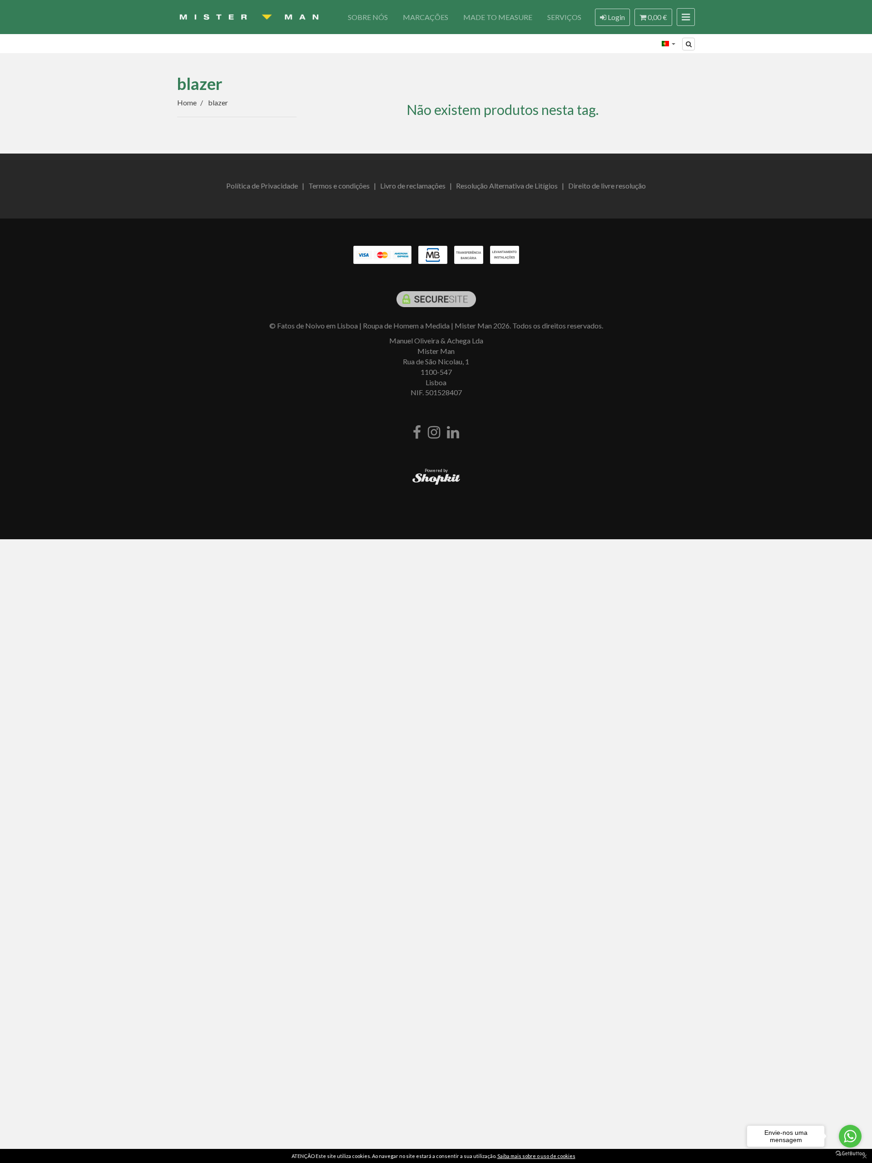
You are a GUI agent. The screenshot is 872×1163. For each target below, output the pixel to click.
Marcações (425, 17)
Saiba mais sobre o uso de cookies (536, 1156)
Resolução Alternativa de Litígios (507, 185)
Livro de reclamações (413, 185)
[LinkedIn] (453, 432)
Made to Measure (497, 17)
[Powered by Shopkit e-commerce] (436, 478)
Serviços (564, 17)
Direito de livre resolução (607, 185)
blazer (199, 84)
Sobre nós (368, 17)
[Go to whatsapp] (850, 1136)
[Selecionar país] (668, 43)
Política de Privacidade (262, 185)
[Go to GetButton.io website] (850, 1154)
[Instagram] (434, 432)
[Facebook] (417, 432)
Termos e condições (339, 185)
